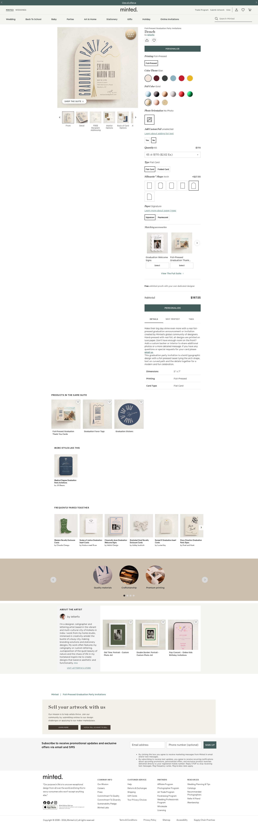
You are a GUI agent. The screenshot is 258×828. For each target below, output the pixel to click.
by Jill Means (59, 485)
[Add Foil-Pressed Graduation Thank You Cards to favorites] (78, 402)
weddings (20, 10)
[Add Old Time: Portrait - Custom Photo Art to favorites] (130, 622)
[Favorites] (243, 9)
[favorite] (154, 40)
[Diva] (164, 78)
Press (99, 792)
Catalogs (191, 788)
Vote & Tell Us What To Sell (95, 727)
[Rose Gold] (156, 102)
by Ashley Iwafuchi (137, 545)
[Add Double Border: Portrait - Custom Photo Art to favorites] (163, 622)
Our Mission (102, 784)
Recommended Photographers (194, 793)
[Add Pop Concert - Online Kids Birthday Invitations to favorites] (196, 622)
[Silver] (173, 94)
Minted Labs (103, 807)
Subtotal (150, 297)
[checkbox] (157, 265)
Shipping (132, 792)
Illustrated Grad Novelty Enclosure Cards (139, 541)
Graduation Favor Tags (94, 431)
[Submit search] (216, 18)
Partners (162, 779)
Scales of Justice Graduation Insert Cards (91, 541)
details (154, 319)
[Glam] (181, 78)
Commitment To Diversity (109, 799)
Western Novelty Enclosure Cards (64, 541)
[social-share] (147, 40)
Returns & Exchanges (137, 788)
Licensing (161, 810)
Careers (101, 788)
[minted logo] (129, 9)
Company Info (104, 779)
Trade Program (201, 10)
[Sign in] (236, 9)
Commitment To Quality (108, 795)
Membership (193, 802)
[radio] (151, 63)
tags (191, 319)
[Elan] (148, 78)
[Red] (181, 94)
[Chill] (173, 78)
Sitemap (166, 819)
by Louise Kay (160, 545)
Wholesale (162, 806)
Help (130, 784)
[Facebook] (45, 802)
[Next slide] (135, 117)
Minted (55, 694)
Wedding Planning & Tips (198, 784)
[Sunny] (190, 78)
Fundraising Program (167, 795)
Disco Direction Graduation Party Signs (191, 541)
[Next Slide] (197, 243)
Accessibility (182, 819)
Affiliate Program (165, 784)
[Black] (156, 94)
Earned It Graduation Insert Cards (165, 541)
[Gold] (148, 102)
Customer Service (137, 779)
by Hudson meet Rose (88, 545)
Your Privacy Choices (137, 799)
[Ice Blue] (148, 94)
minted (10, 10)
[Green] (190, 94)
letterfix (150, 35)
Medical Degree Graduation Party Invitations (65, 481)
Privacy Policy (149, 819)
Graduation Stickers (124, 431)
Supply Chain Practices (204, 819)
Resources (193, 779)
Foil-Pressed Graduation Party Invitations (163, 28)
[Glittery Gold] (164, 102)
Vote (228, 10)
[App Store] (50, 808)
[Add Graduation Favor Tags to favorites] (109, 402)
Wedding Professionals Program (167, 801)
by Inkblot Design (111, 545)
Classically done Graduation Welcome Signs (116, 541)
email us (149, 352)
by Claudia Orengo (61, 545)
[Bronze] (164, 94)
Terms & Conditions (128, 819)
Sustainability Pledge (106, 803)
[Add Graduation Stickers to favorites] (141, 402)
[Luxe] (156, 78)
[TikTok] (52, 802)
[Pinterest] (48, 802)
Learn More (63, 727)
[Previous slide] (59, 117)
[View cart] (249, 9)
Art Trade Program (165, 792)
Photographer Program (168, 788)
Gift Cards (132, 795)
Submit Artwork (217, 10)
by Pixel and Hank (187, 545)
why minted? (173, 319)
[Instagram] (55, 802)
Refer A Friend (193, 798)
